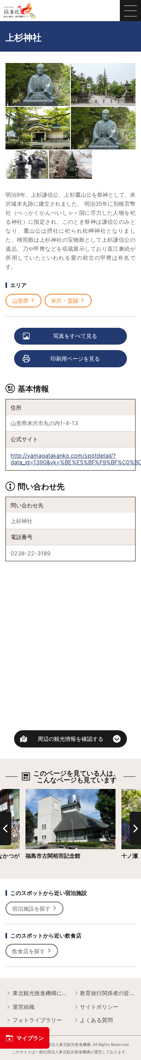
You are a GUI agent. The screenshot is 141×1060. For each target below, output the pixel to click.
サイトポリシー (99, 1006)
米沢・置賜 (64, 300)
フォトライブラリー (37, 1020)
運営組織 (23, 1006)
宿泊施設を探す (31, 908)
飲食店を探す (28, 951)
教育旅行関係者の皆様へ (107, 993)
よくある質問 (96, 1020)
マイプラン (30, 1038)
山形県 (20, 300)
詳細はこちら (41, 792)
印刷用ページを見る (75, 358)
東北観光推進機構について (40, 993)
